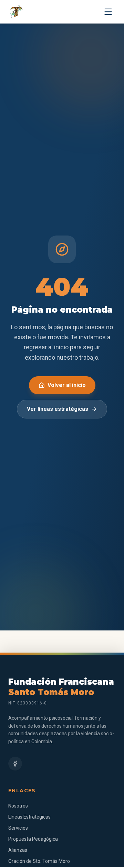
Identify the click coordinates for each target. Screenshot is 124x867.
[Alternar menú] (108, 11)
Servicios (18, 828)
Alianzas (17, 850)
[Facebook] (15, 764)
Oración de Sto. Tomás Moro (39, 861)
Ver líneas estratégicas (57, 409)
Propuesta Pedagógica (33, 839)
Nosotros (18, 806)
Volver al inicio (67, 385)
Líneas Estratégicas (29, 817)
